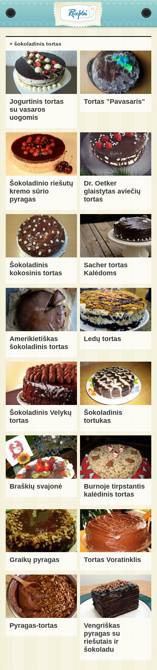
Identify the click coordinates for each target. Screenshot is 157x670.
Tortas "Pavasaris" (114, 101)
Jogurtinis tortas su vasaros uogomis (37, 109)
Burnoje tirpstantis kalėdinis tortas (114, 490)
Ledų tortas (102, 339)
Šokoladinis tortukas (103, 416)
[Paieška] (146, 13)
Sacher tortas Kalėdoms (106, 269)
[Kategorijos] (11, 13)
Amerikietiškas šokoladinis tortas (39, 343)
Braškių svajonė (36, 486)
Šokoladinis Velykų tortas (41, 416)
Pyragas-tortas (34, 625)
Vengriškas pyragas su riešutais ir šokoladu (102, 637)
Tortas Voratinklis (112, 560)
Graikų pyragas (34, 560)
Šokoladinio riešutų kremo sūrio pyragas (41, 191)
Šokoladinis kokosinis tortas (36, 269)
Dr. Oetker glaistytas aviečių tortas (112, 191)
